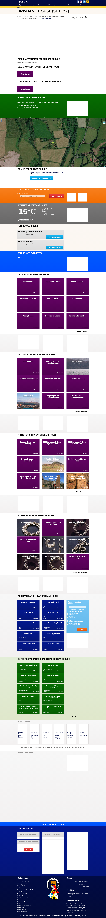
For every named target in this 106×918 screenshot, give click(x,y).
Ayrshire (55, 102)
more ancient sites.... (81, 411)
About (69, 878)
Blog (20, 5)
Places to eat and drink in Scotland (25, 889)
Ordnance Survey (59, 117)
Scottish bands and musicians (24, 905)
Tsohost (83, 916)
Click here (84, 894)
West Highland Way (22, 911)
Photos (75, 5)
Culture (39, 5)
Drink (48, 5)
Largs (39, 102)
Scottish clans (20, 895)
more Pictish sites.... (81, 572)
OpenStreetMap (49, 117)
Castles (26, 5)
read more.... (86, 886)
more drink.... (84, 717)
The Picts (19, 899)
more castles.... (83, 331)
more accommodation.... (79, 654)
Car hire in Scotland (22, 887)
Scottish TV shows (21, 909)
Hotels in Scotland (21, 885)
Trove (19, 258)
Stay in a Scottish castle (23, 881)
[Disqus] (40, 771)
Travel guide (60, 5)
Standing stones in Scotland (24, 897)
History (32, 5)
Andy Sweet (33, 916)
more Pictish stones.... (80, 492)
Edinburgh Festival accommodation (26, 884)
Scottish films (20, 907)
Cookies (70, 890)
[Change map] (104, 123)
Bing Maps (20, 117)
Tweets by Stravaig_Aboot (47, 837)
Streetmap (74, 117)
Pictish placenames (22, 903)
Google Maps (28, 117)
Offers (80, 5)
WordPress (70, 916)
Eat (44, 5)
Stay (54, 5)
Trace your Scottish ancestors (24, 893)
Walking (68, 5)
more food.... (72, 717)
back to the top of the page (53, 824)
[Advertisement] (77, 343)
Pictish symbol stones (22, 901)
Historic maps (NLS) (38, 117)
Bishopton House (46, 18)
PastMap (67, 117)
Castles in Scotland (22, 891)
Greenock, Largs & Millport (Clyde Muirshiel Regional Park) (46, 172)
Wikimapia (81, 117)
